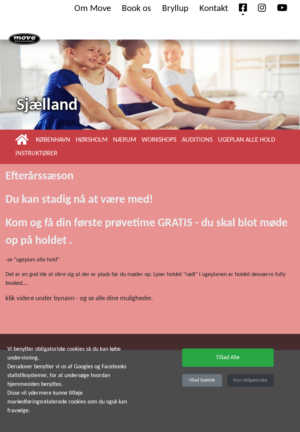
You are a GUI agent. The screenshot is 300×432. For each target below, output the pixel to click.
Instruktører (36, 153)
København (53, 140)
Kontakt (213, 8)
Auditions (197, 140)
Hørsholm (92, 140)
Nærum (124, 140)
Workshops (159, 140)
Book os (136, 8)
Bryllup (175, 8)
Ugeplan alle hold (246, 140)
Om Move (92, 8)
